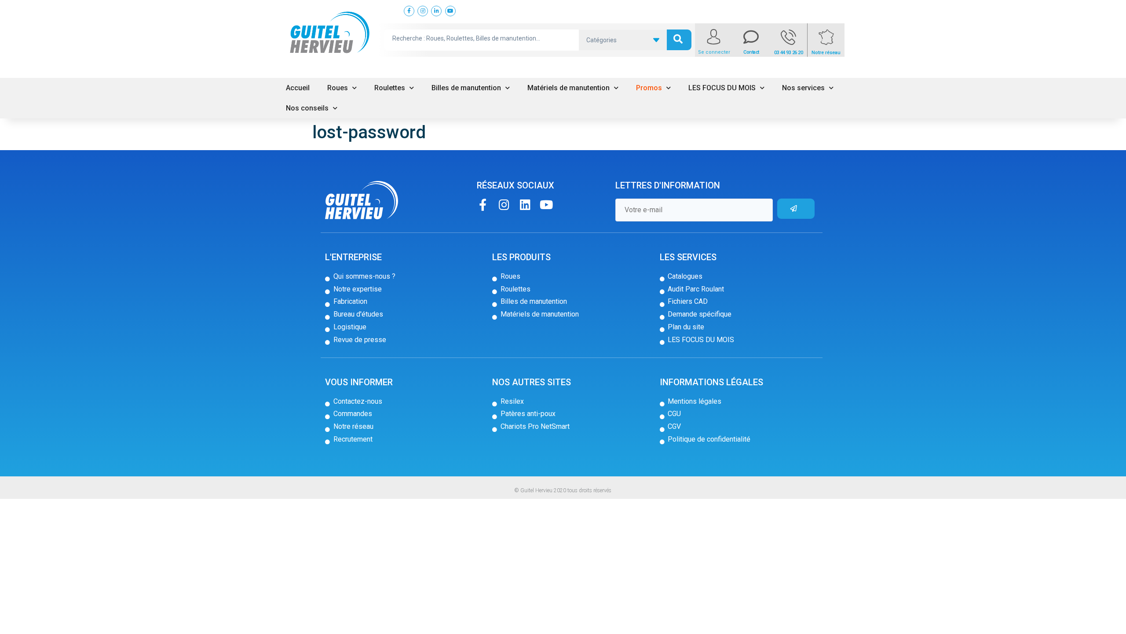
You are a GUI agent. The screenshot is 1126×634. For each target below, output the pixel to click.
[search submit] (679, 39)
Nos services (803, 88)
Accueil (298, 88)
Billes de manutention (466, 88)
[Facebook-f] (483, 204)
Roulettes (389, 88)
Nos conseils (307, 108)
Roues (337, 88)
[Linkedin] (525, 204)
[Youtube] (546, 204)
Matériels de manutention (568, 88)
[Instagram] (504, 204)
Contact (751, 52)
